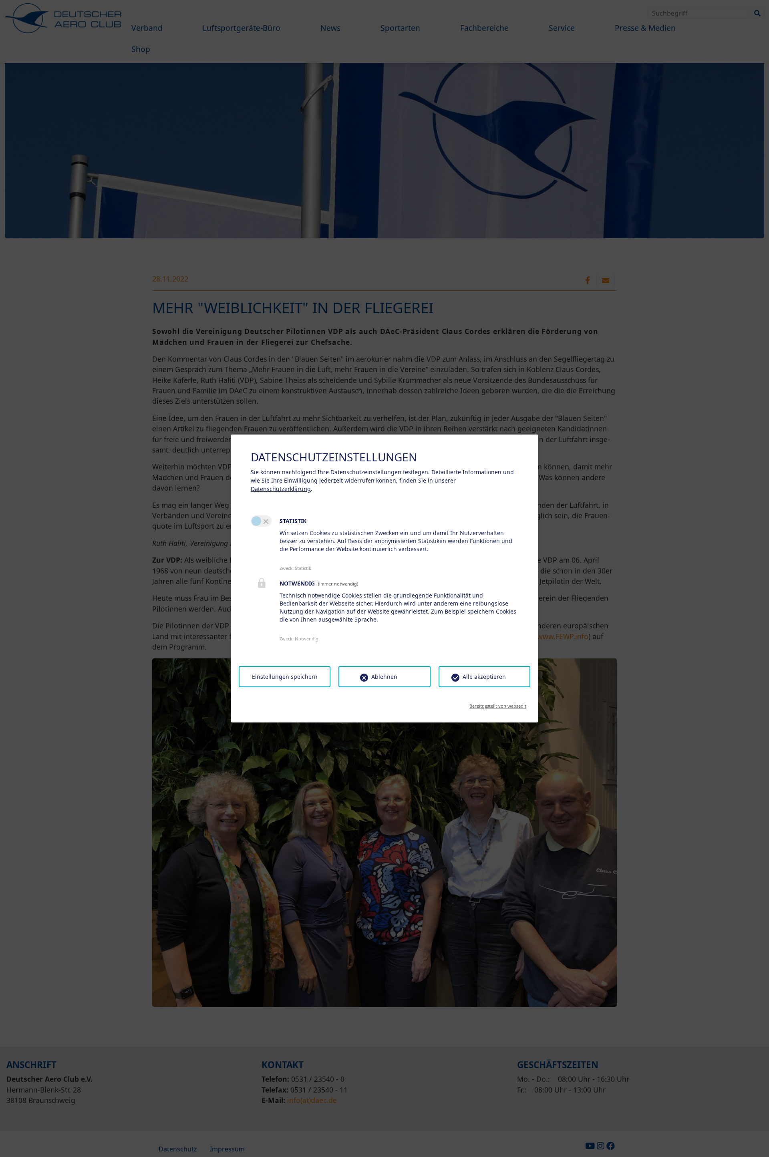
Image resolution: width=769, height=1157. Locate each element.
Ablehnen (384, 676)
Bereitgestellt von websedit (497, 703)
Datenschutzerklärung (281, 489)
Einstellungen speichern (285, 676)
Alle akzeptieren (484, 676)
